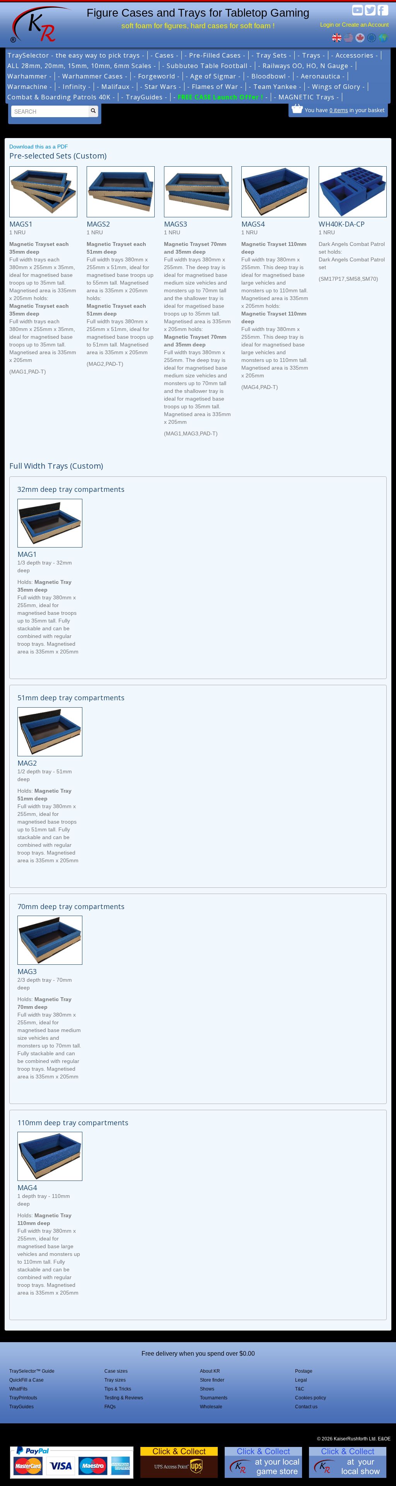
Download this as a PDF (38, 146)
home (38, 23)
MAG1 (27, 554)
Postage (303, 1371)
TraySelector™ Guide (32, 1371)
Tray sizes (115, 1380)
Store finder (212, 1380)
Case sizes (116, 1371)
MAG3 (27, 971)
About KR (210, 1371)
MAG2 (27, 763)
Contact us (306, 1406)
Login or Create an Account (354, 24)
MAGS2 (98, 224)
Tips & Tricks (117, 1389)
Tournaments (213, 1398)
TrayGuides (21, 1406)
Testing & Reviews (123, 1398)
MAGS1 (20, 224)
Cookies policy (310, 1398)
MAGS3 (175, 224)
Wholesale (211, 1406)
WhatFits (18, 1389)
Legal (301, 1380)
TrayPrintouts (23, 1398)
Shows (207, 1389)
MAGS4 (253, 224)
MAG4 (27, 1187)
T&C (299, 1389)
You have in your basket (345, 109)
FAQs (110, 1406)
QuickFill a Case (26, 1380)
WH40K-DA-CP (342, 224)
